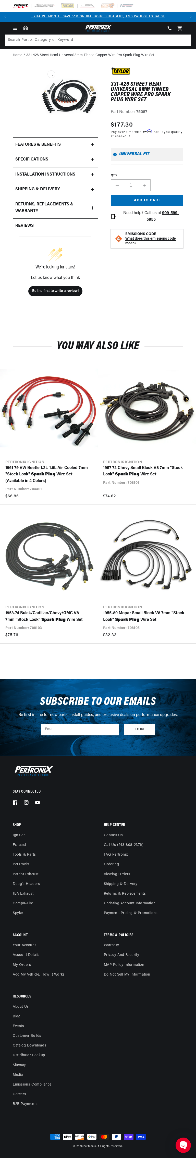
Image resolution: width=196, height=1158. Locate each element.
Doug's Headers (26, 884)
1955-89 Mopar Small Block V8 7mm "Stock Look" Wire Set (143, 616)
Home (17, 55)
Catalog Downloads (29, 1046)
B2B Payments (25, 1104)
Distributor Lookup (29, 1055)
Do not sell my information (127, 975)
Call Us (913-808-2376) (124, 845)
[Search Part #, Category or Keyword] (185, 40)
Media (18, 1075)
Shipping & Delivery (121, 884)
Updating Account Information (130, 903)
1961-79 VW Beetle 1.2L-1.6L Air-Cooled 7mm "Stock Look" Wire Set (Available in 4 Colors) (46, 474)
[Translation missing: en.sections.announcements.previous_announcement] (5, 17)
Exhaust (19, 845)
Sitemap (19, 1065)
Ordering (111, 864)
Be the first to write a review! (55, 291)
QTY (114, 175)
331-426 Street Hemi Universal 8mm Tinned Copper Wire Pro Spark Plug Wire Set (90, 55)
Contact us (113, 835)
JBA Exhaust (23, 894)
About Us (21, 1007)
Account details (26, 955)
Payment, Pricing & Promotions (131, 913)
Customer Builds (27, 1036)
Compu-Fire (23, 903)
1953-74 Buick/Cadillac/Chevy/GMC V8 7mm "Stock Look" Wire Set (44, 616)
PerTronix (21, 864)
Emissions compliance (32, 1085)
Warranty (111, 945)
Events (18, 1026)
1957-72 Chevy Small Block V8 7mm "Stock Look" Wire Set (143, 471)
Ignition (19, 835)
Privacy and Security (121, 955)
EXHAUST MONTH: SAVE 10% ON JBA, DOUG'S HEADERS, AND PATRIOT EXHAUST (98, 16)
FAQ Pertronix (116, 855)
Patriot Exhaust (26, 874)
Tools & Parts (24, 855)
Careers (19, 1094)
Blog (16, 1016)
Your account (24, 945)
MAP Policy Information (124, 965)
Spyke (18, 913)
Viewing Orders (117, 874)
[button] (15, 28)
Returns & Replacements (125, 894)
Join (139, 729)
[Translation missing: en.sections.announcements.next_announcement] (191, 17)
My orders (22, 965)
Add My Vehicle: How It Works (39, 975)
